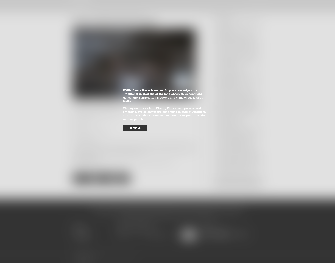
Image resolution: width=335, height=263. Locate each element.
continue (135, 127)
